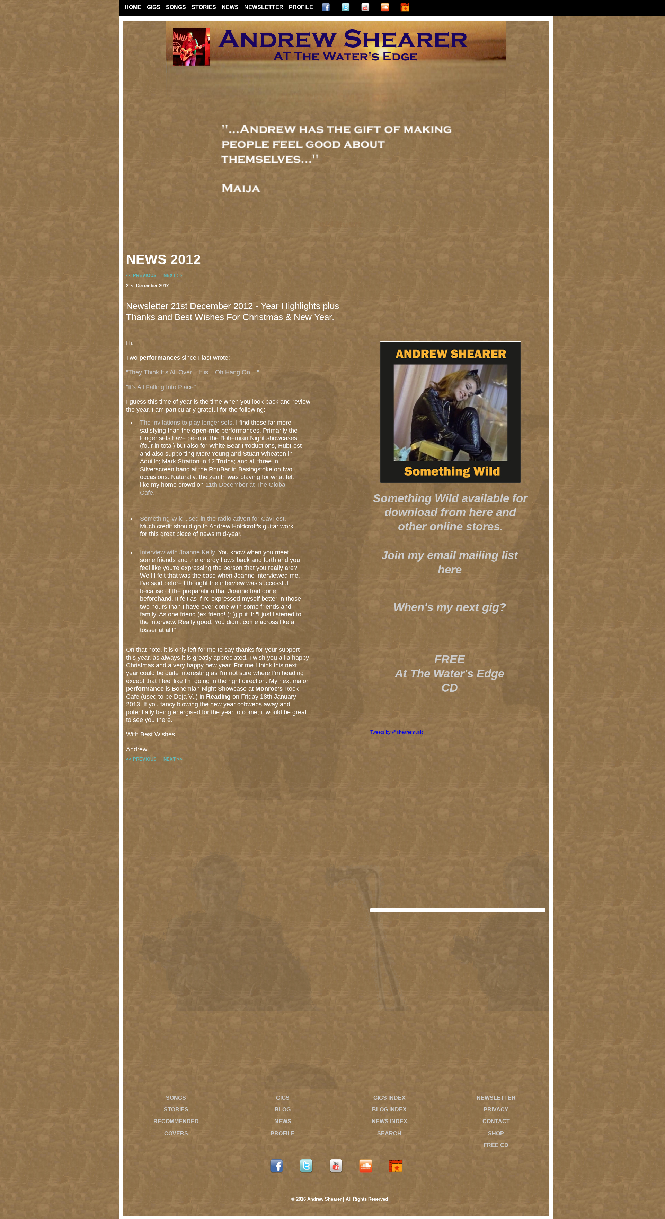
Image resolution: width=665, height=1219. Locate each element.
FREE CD (496, 1145)
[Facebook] (325, 7)
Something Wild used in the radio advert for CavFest (212, 518)
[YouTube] (365, 7)
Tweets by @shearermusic (397, 732)
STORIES (204, 7)
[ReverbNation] (404, 7)
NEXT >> (173, 275)
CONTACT (496, 1121)
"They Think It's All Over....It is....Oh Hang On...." (192, 372)
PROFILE (301, 7)
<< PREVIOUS (141, 275)
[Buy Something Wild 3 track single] (450, 412)
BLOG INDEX (389, 1110)
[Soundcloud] (385, 7)
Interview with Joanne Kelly (177, 552)
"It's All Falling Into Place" (161, 387)
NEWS (230, 7)
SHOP (496, 1133)
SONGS (176, 7)
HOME (133, 7)
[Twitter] (345, 7)
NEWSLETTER (263, 7)
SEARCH (389, 1133)
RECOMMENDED (176, 1121)
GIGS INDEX (389, 1098)
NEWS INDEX (389, 1121)
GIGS (153, 7)
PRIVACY (496, 1110)
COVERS (176, 1133)
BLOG (283, 1110)
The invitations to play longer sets (186, 422)
